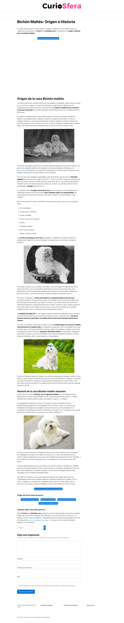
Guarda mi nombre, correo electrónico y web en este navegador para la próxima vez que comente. (47, 585)
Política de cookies (46, 605)
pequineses (21, 170)
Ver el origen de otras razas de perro (48, 38)
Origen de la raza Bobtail (48, 499)
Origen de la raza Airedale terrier (48, 503)
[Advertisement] (49, 67)
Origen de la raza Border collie (29, 499)
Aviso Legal (90, 605)
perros (30, 520)
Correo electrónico (25, 567)
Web (18, 576)
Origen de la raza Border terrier (66, 499)
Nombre (20, 559)
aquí (72, 515)
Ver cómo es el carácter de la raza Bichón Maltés (48, 489)
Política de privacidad (71, 605)
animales (45, 520)
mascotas (37, 520)
